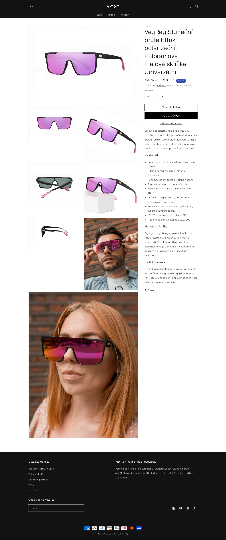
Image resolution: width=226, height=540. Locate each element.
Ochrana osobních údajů (41, 468)
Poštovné (162, 85)
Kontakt (32, 490)
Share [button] (151, 290)
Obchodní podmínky (38, 479)
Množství (149, 90)
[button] (31, 6)
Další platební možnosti (171, 123)
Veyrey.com (109, 534)
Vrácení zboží (35, 474)
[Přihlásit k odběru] (80, 508)
